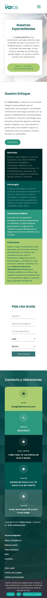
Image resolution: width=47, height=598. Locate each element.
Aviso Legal (9, 568)
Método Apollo (11, 545)
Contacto (9, 559)
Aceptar (11, 594)
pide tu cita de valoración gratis (23, 67)
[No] (44, 589)
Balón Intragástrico (13, 540)
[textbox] (23, 339)
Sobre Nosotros (11, 549)
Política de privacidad (32, 594)
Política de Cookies (13, 572)
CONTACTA (13, 142)
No (19, 594)
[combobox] (23, 339)
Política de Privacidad (14, 577)
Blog (7, 554)
